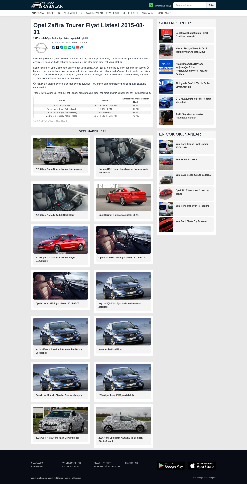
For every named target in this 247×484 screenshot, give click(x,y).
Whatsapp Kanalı (163, 6)
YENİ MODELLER (72, 13)
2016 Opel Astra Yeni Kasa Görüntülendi (57, 438)
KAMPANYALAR (94, 13)
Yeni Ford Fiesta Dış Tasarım (191, 221)
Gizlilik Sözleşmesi (39, 478)
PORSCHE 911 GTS (186, 159)
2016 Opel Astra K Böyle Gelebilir (116, 395)
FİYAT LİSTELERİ (115, 13)
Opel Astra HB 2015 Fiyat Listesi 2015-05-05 (121, 257)
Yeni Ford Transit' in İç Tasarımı (192, 206)
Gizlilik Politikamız (55, 478)
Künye (67, 478)
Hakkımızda (76, 478)
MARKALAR (164, 13)
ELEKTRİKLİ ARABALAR (141, 13)
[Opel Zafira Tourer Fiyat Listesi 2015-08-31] (53, 47)
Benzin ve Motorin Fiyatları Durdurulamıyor (59, 395)
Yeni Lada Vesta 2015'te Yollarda (193, 175)
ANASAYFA (38, 13)
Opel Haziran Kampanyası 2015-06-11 (118, 215)
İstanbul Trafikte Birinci (110, 349)
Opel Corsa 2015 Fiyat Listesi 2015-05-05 (57, 303)
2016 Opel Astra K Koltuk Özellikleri (55, 215)
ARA (211, 5)
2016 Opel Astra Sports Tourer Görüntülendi (59, 169)
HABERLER (53, 13)
